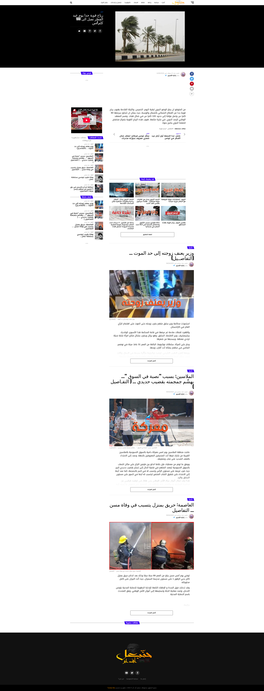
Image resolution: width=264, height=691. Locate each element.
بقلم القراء (104, 2)
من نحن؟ (121, 678)
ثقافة (143, 2)
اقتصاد (136, 2)
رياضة (149, 2)
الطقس (170, 128)
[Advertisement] (147, 93)
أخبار (163, 2)
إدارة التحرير (172, 75)
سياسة (156, 2)
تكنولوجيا (128, 2)
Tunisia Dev (111, 687)
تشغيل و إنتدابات (116, 2)
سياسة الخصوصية (132, 678)
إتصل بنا (143, 678)
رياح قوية (162, 128)
